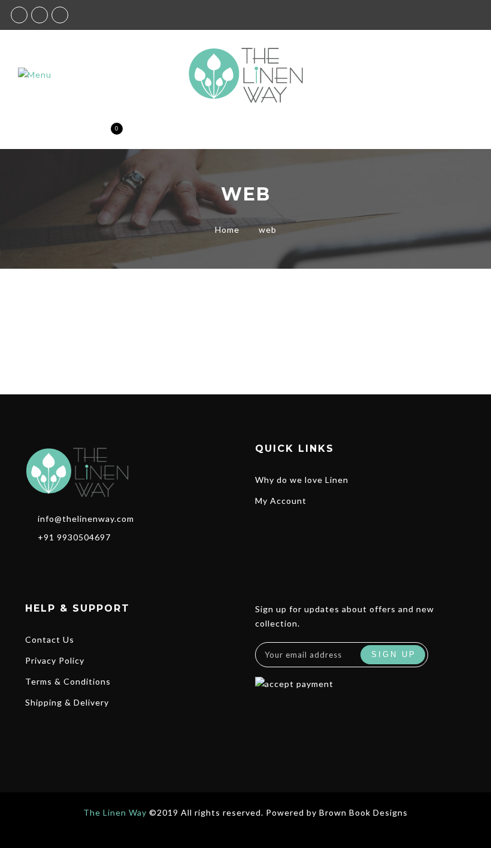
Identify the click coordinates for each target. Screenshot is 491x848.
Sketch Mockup (361, 295)
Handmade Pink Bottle (130, 313)
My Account (281, 501)
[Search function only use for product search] (44, 134)
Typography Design (131, 277)
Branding (336, 327)
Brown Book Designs (363, 812)
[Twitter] (72, 563)
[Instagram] (53, 563)
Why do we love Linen (301, 480)
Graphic (106, 327)
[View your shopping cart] (107, 134)
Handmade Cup (130, 295)
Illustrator (382, 327)
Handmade (150, 327)
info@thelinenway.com (86, 518)
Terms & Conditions (68, 681)
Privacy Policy (54, 660)
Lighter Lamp (360, 313)
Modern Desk (360, 277)
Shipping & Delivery (67, 702)
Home (227, 229)
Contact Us (49, 639)
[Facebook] (31, 563)
